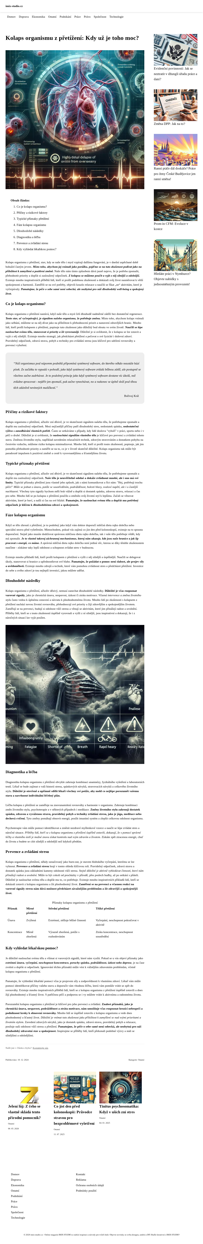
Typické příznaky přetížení (33, 218)
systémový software (88, 363)
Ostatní (52, 16)
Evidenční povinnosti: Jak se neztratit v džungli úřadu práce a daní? (175, 74)
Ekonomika (38, 16)
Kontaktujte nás (40, 1048)
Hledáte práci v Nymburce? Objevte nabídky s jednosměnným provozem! (172, 279)
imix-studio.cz (14, 6)
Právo (87, 16)
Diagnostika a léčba (28, 237)
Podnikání (65, 16)
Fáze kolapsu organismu (31, 225)
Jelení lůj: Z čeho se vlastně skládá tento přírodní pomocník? (24, 1112)
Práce (77, 16)
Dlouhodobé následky (30, 231)
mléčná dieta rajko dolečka (112, 525)
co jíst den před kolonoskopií (99, 529)
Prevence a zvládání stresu (32, 243)
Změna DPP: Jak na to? (169, 123)
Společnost (100, 16)
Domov (11, 16)
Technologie (116, 16)
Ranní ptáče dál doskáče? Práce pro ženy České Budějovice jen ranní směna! (175, 173)
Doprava (24, 16)
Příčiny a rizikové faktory (32, 212)
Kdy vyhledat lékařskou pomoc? (36, 249)
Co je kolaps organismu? (32, 206)
